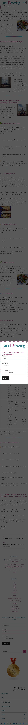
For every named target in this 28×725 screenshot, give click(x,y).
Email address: (6, 370)
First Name (5, 356)
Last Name (5, 363)
